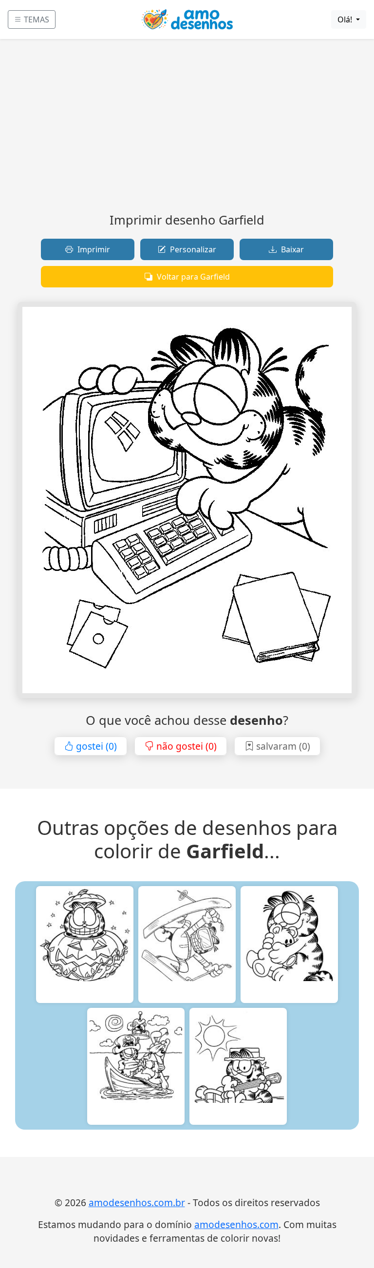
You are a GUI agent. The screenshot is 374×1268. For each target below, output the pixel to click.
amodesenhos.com (236, 1224)
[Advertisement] (187, 129)
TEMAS (35, 19)
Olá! (345, 19)
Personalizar (192, 249)
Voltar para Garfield (192, 276)
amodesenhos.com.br (137, 1202)
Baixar (291, 249)
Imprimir (92, 249)
